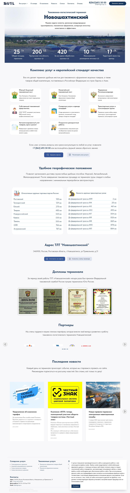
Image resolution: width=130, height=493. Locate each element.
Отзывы (80, 3)
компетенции (43, 466)
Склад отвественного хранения (19, 470)
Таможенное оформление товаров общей (51, 464)
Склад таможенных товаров (18, 468)
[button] (117, 3)
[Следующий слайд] (124, 344)
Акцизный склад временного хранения (21, 466)
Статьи (62, 3)
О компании (44, 3)
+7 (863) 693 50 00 (42, 148)
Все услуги (22, 3)
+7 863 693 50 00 (18, 481)
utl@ (96, 4)
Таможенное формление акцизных (49, 468)
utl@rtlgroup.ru (17, 485)
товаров (42, 470)
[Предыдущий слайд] (5, 344)
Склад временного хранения (19, 464)
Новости (54, 3)
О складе (34, 3)
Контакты (71, 3)
